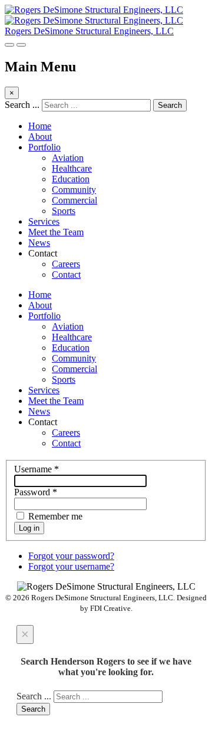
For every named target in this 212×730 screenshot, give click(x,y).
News (39, 243)
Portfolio (44, 147)
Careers (66, 264)
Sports (63, 211)
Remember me (54, 516)
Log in (29, 528)
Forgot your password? (71, 556)
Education (71, 179)
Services (43, 221)
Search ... (22, 105)
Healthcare (72, 168)
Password (35, 492)
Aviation (68, 158)
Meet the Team (56, 232)
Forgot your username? (71, 566)
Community (74, 190)
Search (170, 105)
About (40, 136)
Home (39, 126)
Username (36, 469)
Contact (66, 274)
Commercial (74, 200)
